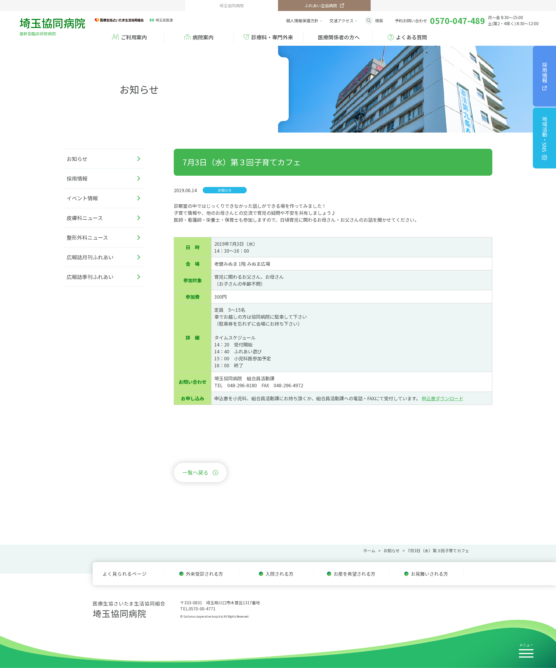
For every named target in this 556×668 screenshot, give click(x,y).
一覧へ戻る (195, 472)
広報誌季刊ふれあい (90, 276)
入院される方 (279, 573)
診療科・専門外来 (272, 37)
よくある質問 (411, 37)
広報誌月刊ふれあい (90, 257)
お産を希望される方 (354, 573)
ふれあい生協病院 (321, 5)
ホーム (369, 550)
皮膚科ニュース (85, 217)
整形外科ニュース (87, 237)
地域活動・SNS (544, 134)
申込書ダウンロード (442, 398)
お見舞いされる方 (429, 573)
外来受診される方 (204, 573)
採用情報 (544, 72)
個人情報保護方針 (302, 20)
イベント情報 (82, 198)
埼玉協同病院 (52, 25)
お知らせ (77, 158)
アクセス (342, 20)
